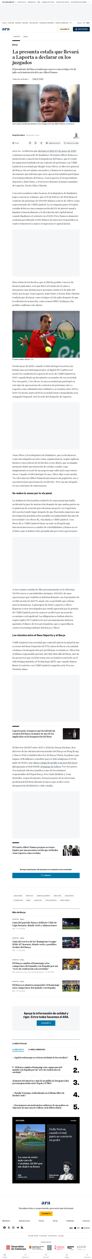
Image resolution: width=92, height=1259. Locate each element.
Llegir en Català (38, 79)
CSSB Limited (69, 895)
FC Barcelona (18, 900)
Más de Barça (19, 912)
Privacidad (43, 1236)
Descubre (20, 1120)
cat (84, 23)
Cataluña (11, 23)
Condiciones (52, 1236)
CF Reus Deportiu (51, 900)
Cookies (61, 1236)
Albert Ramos (65, 900)
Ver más (73, 1120)
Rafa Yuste (29, 895)
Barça (26, 36)
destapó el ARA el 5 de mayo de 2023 (57, 151)
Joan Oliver (38, 900)
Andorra (18, 23)
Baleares (25, 23)
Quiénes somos (24, 1221)
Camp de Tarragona (61, 23)
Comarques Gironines (46, 23)
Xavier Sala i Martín (43, 895)
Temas (55, 1221)
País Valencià (34, 23)
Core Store (57, 895)
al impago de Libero (50, 766)
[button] (89, 2)
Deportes (17, 36)
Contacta (86, 1221)
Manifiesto (6, 1221)
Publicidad (70, 1221)
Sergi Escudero (18, 135)
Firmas (41, 1221)
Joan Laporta (18, 895)
